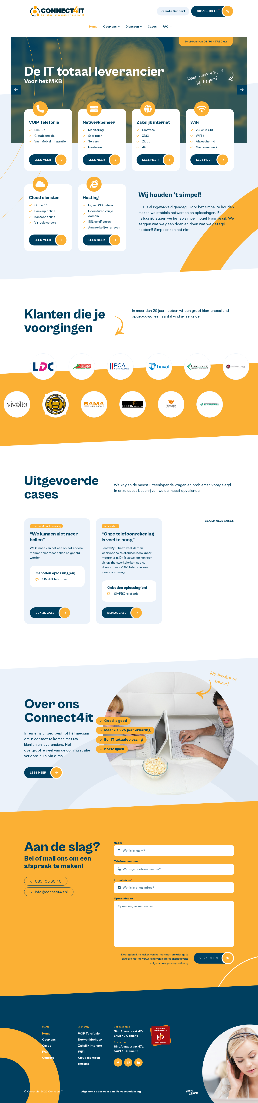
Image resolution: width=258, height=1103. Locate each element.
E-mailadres (123, 879)
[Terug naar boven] (250, 1095)
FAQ (165, 26)
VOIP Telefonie (89, 1033)
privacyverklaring (177, 963)
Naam (119, 842)
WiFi (81, 1051)
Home (93, 26)
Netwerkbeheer (90, 1039)
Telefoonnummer (127, 861)
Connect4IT (55, 1091)
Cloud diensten (89, 1057)
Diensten (132, 26)
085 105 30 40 (48, 881)
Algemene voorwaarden (98, 1091)
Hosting (84, 1063)
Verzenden (208, 958)
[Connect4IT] (57, 11)
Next (242, 90)
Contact (48, 1057)
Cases (152, 26)
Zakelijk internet (90, 1045)
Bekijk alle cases (219, 520)
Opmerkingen (124, 898)
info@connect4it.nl (51, 891)
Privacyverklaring (128, 1091)
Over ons (110, 26)
